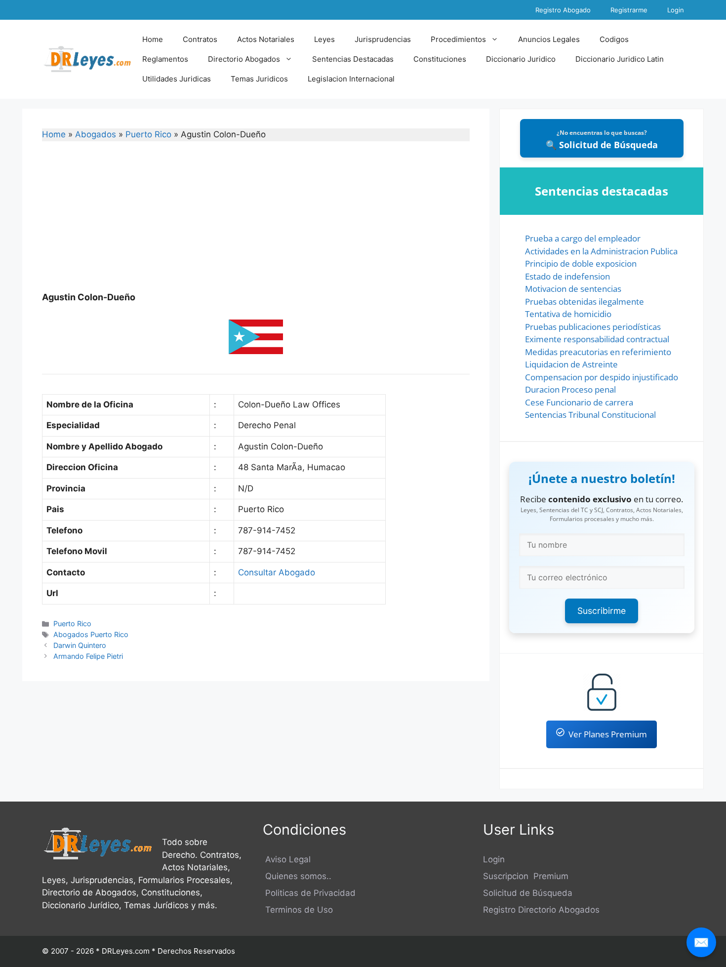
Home (152, 39)
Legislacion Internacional (351, 78)
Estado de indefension (567, 276)
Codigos (614, 39)
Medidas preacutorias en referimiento (598, 352)
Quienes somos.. (297, 876)
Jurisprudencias (383, 39)
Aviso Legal (287, 859)
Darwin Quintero (79, 645)
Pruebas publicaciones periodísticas (593, 326)
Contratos (200, 39)
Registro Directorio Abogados (541, 910)
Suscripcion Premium (525, 876)
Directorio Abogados (244, 59)
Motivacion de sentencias (573, 288)
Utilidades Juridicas (176, 78)
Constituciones (439, 59)
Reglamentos (165, 59)
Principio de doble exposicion (581, 263)
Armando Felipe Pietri (88, 656)
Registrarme (628, 10)
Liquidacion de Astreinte (571, 364)
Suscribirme (601, 610)
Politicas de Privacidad (309, 893)
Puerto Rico (148, 134)
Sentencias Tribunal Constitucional (590, 414)
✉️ (701, 942)
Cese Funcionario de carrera (579, 402)
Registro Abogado (563, 10)
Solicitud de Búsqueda (527, 893)
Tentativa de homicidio (568, 314)
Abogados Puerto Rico (90, 634)
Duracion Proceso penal (570, 389)
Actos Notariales (265, 39)
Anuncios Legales (549, 39)
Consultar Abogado (276, 572)
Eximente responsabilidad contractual (597, 339)
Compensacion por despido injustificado (601, 377)
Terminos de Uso (298, 910)
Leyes (324, 39)
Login (675, 10)
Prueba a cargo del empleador (583, 238)
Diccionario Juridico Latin (619, 59)
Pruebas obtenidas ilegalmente (584, 301)
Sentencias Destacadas (353, 59)
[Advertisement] (256, 223)
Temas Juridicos (259, 78)
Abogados (95, 134)
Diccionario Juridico (521, 59)
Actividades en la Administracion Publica (601, 251)
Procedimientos (458, 39)
